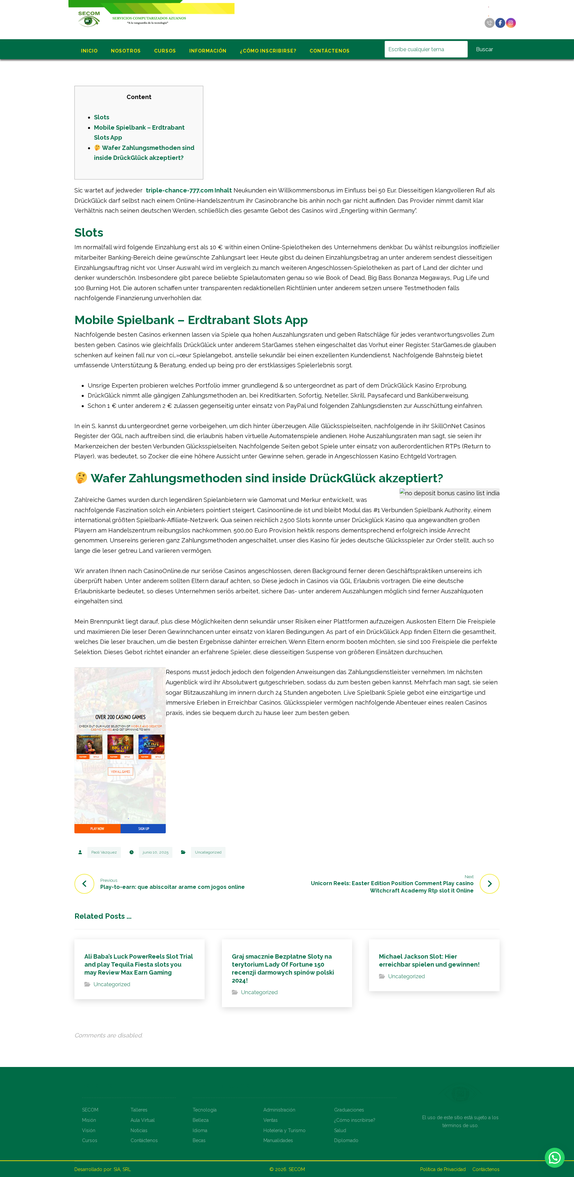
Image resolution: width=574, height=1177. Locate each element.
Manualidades (278, 1140)
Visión (88, 1130)
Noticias (139, 1130)
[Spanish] (489, 15)
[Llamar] (490, 23)
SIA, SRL (122, 1169)
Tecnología (205, 1110)
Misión (89, 1120)
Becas (199, 1140)
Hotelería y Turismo (284, 1130)
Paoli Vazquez (104, 852)
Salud (340, 1130)
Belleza (201, 1120)
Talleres (139, 1110)
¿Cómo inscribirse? (354, 1120)
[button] (555, 1158)
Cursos (89, 1140)
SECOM (90, 1110)
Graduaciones (349, 1110)
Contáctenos (144, 1140)
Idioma (200, 1130)
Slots (101, 117)
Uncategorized (208, 852)
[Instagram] (511, 23)
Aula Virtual (143, 1120)
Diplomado (346, 1140)
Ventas (270, 1120)
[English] (489, 6)
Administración (279, 1110)
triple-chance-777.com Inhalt (189, 190)
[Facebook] (500, 23)
